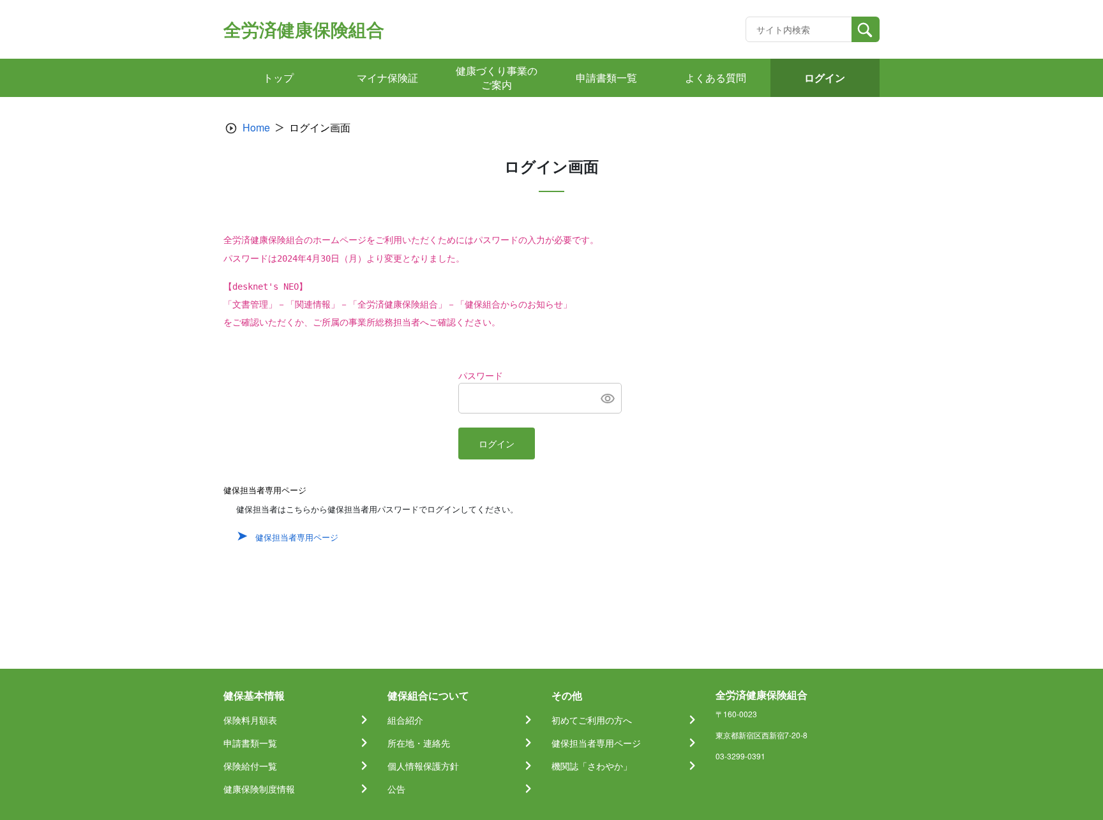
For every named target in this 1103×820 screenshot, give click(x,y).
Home (256, 127)
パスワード (480, 376)
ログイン (496, 444)
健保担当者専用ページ (296, 537)
